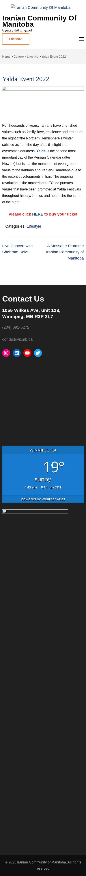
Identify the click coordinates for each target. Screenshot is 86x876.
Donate (15, 39)
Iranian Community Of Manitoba (39, 21)
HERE (38, 214)
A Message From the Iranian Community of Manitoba (65, 252)
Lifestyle (34, 226)
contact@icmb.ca (17, 339)
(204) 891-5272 (15, 327)
